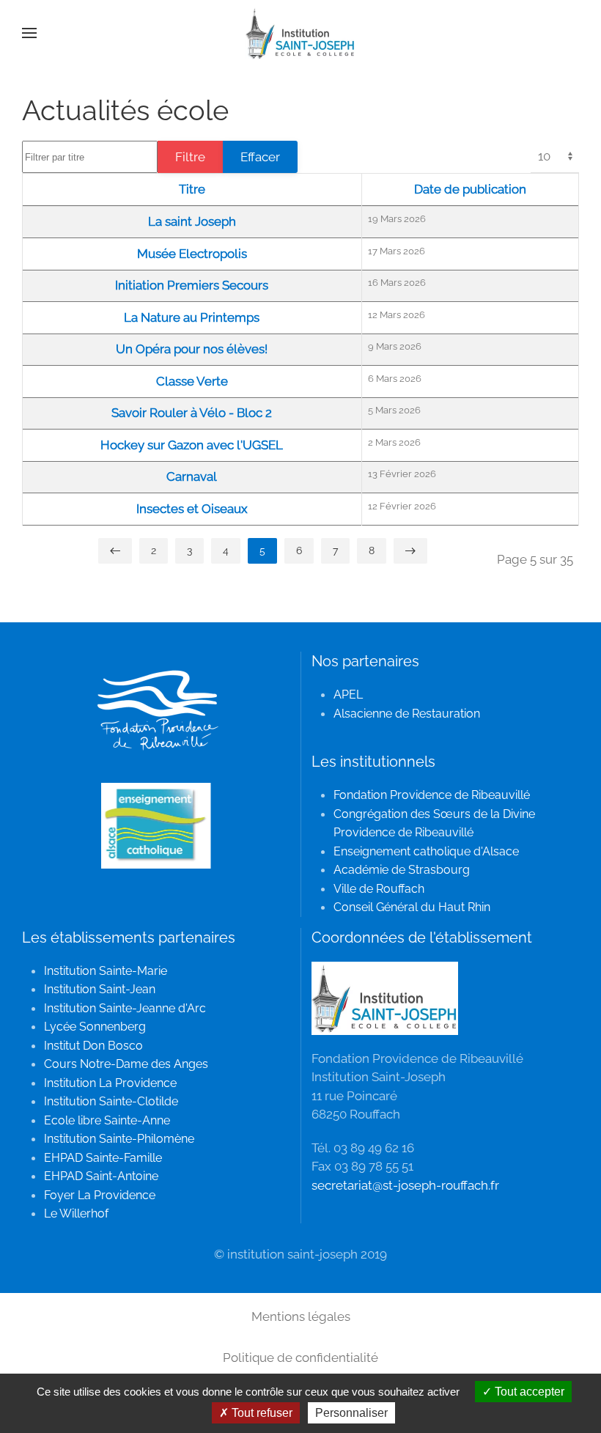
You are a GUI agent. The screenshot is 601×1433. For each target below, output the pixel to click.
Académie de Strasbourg (401, 870)
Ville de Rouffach (378, 889)
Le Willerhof (76, 1213)
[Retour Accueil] (300, 33)
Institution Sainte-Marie (105, 971)
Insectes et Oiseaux (192, 508)
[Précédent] (115, 551)
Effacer (260, 157)
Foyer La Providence (99, 1195)
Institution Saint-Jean (99, 989)
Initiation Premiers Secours (191, 285)
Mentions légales (300, 1316)
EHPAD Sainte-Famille (103, 1158)
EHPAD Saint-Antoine (101, 1176)
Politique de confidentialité (300, 1357)
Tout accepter (528, 1391)
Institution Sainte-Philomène (119, 1139)
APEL (348, 694)
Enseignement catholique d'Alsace (426, 851)
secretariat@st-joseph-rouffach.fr (405, 1185)
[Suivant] (410, 551)
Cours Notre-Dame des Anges (126, 1064)
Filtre (190, 157)
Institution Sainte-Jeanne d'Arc (125, 1008)
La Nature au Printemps (191, 317)
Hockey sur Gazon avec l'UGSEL (191, 445)
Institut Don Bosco (93, 1046)
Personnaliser (351, 1413)
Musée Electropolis (192, 253)
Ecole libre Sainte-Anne (107, 1120)
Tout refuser (260, 1413)
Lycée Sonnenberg (95, 1027)
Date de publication (470, 189)
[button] (29, 33)
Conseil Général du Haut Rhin (411, 907)
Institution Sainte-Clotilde (111, 1101)
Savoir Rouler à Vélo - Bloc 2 (191, 412)
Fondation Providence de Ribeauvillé (431, 795)
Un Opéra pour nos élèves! (192, 349)
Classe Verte (192, 381)
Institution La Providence (110, 1083)
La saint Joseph (192, 221)
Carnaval (191, 476)
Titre (192, 189)
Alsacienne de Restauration (406, 714)
